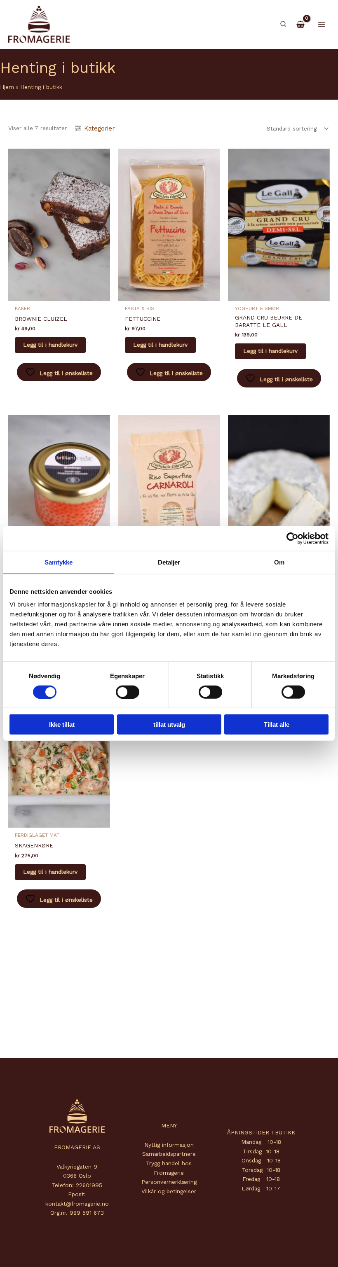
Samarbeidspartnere (169, 1153)
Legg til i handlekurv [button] (50, 344)
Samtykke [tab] (59, 561)
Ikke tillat (62, 724)
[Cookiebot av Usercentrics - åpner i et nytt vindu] (292, 538)
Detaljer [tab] (169, 561)
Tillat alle (276, 724)
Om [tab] (279, 561)
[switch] (127, 691)
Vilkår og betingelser (168, 1191)
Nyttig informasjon (169, 1144)
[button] (283, 24)
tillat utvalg (169, 724)
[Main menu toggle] (322, 24)
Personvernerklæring (169, 1181)
